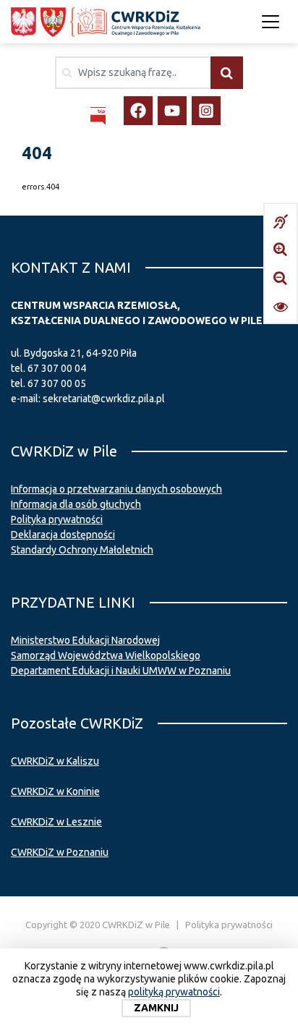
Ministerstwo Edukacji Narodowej (85, 640)
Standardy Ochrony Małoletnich (82, 550)
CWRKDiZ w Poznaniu (59, 852)
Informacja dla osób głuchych (76, 504)
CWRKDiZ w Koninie (55, 791)
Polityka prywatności (57, 519)
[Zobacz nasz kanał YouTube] (172, 110)
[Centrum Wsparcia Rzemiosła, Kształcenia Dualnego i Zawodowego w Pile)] (105, 22)
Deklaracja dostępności (63, 534)
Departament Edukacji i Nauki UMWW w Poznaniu (121, 670)
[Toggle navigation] (270, 21)
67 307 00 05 (56, 383)
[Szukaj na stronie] (226, 72)
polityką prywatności (174, 992)
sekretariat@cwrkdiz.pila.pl (104, 398)
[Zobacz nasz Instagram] (206, 110)
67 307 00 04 (56, 368)
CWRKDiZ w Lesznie (56, 822)
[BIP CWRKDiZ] (98, 116)
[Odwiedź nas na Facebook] (138, 110)
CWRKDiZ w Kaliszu (55, 761)
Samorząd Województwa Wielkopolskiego (105, 655)
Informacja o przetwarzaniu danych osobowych (116, 489)
